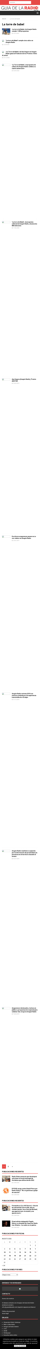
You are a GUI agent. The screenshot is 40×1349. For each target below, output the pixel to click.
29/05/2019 (16, 383)
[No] (37, 1343)
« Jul (3, 1265)
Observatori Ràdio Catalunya (12, 1322)
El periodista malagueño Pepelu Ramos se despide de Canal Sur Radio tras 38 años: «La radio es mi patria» (25, 1223)
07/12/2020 (6, 57)
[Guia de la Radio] (20, 9)
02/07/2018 (16, 858)
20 (20, 1256)
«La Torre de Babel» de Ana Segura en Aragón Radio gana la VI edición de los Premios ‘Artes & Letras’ (19, 53)
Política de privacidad (8, 1311)
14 (25, 1252)
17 (4, 1256)
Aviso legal (5, 1313)
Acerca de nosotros (8, 1298)
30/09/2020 (16, 70)
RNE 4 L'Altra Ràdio (9, 1324)
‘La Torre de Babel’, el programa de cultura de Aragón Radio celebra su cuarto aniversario (24, 66)
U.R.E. (5, 1328)
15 (30, 1252)
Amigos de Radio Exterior (11, 1326)
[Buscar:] (20, 2)
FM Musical (7, 1333)
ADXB (5, 1331)
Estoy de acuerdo (20, 1346)
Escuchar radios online (10, 1335)
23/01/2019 (16, 540)
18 (10, 1256)
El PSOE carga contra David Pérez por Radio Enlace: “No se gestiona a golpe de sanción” (25, 1190)
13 (20, 1252)
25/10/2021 (16, 33)
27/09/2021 (6, 44)
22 (30, 1256)
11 (10, 1252)
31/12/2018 (16, 699)
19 (15, 1256)
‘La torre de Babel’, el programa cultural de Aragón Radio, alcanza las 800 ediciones (24, 223)
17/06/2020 (16, 228)
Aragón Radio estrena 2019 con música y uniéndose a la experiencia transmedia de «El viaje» (24, 695)
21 (25, 1256)
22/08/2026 (16, 1182)
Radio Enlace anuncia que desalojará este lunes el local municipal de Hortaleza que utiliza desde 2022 (24, 1178)
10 (4, 1252)
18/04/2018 (16, 1014)
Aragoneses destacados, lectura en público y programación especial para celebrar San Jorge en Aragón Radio (24, 1010)
